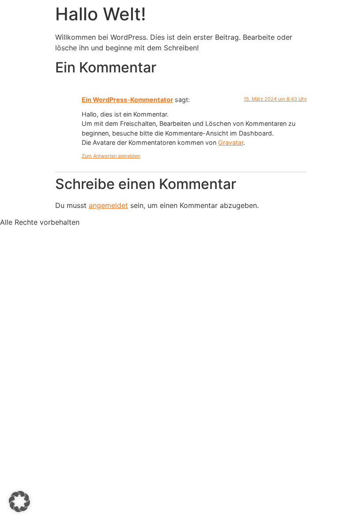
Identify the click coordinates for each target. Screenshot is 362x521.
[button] (19, 501)
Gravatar (230, 142)
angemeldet (108, 205)
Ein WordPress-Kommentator (127, 99)
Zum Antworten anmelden (111, 156)
